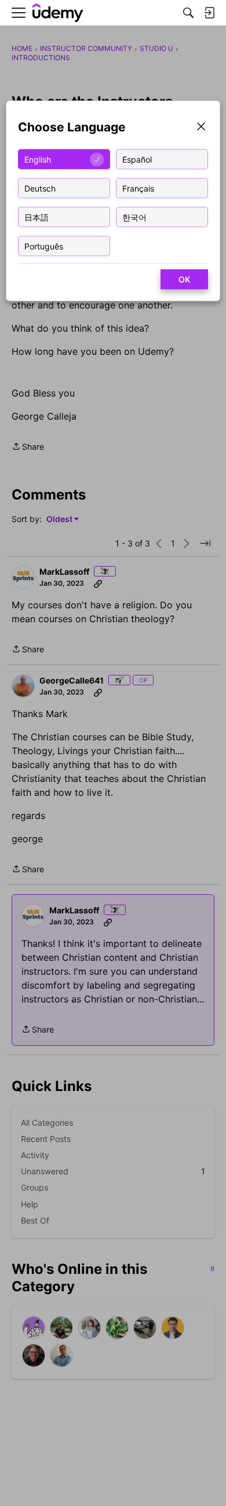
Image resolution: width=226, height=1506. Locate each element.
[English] (57, 13)
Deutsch (40, 188)
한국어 (134, 217)
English (37, 159)
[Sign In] (209, 12)
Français (138, 188)
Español (137, 159)
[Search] (188, 12)
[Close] (201, 127)
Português (43, 246)
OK (184, 279)
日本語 (36, 217)
